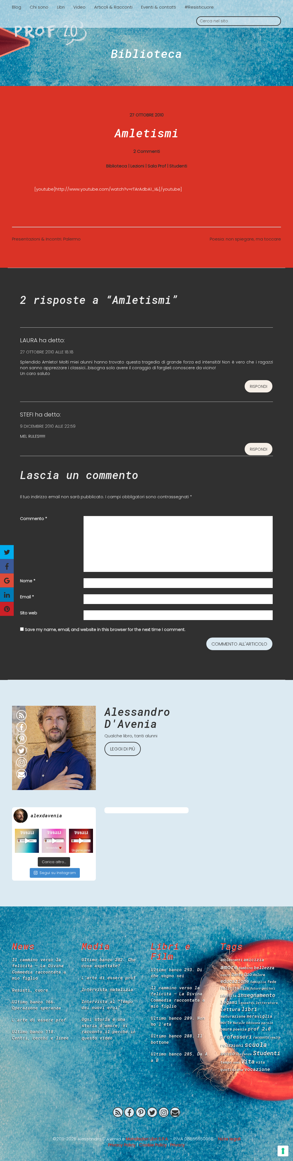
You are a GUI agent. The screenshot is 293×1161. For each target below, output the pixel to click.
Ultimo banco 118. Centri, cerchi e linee (40, 1034)
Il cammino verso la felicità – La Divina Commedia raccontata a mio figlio (39, 969)
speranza (244, 1054)
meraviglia (259, 1016)
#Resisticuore (199, 7)
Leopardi (247, 1002)
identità (228, 996)
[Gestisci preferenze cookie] (283, 1151)
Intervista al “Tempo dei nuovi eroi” (107, 1004)
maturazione (233, 1016)
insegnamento (256, 995)
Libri (61, 7)
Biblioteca (146, 53)
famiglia (258, 982)
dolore (259, 974)
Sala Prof (157, 166)
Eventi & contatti (158, 7)
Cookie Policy (153, 1145)
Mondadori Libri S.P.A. (147, 1139)
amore (228, 967)
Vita (248, 1061)
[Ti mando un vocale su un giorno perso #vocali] (81, 841)
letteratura (267, 1002)
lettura (230, 1009)
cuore (225, 975)
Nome (27, 581)
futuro (255, 988)
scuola (256, 1045)
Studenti (178, 166)
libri (249, 1009)
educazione (234, 981)
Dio (248, 974)
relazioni (231, 1045)
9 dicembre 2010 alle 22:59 (48, 426)
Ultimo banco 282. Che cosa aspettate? (109, 962)
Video (79, 7)
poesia (240, 1029)
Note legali (229, 1139)
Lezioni (137, 166)
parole (267, 1023)
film (244, 988)
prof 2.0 (259, 1028)
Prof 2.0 (146, 32)
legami (228, 1002)
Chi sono (39, 7)
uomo (236, 1062)
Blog (16, 7)
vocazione (257, 1069)
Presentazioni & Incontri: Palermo (46, 239)
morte (226, 1022)
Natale (239, 1023)
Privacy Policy (122, 1145)
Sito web (28, 613)
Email (27, 597)
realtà (275, 1037)
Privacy (177, 1145)
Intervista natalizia (107, 989)
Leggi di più (122, 749)
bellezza (264, 967)
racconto (261, 1037)
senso (227, 1053)
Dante (237, 974)
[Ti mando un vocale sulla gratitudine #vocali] (54, 841)
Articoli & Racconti (113, 7)
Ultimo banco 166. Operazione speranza (36, 1004)
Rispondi (258, 386)
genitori (268, 988)
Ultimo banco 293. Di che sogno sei (176, 972)
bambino (246, 967)
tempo (226, 1062)
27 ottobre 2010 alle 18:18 (47, 352)
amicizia (253, 959)
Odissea (253, 1023)
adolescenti (231, 959)
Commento (33, 518)
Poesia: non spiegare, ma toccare (245, 239)
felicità (229, 988)
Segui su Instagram (57, 872)
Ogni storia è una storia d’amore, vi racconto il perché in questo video (109, 1028)
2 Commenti (146, 151)
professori (236, 1036)
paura (226, 1029)
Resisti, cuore (30, 990)
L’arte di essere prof (39, 1020)
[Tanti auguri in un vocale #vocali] (27, 841)
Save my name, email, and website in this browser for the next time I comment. (105, 629)
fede (271, 981)
